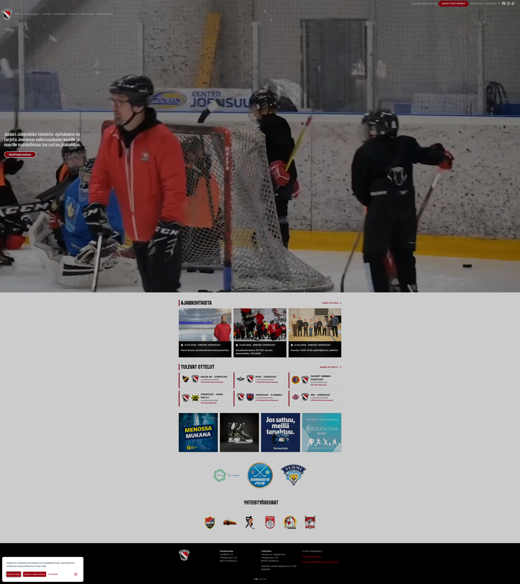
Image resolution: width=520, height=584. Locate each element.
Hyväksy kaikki (13, 574)
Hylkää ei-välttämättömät (34, 574)
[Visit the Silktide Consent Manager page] (76, 574)
